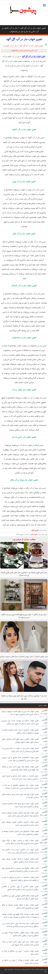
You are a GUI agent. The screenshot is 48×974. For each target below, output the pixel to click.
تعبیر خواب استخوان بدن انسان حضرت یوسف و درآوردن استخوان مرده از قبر (20, 833)
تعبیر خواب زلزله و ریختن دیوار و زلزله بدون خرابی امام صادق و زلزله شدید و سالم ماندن (20, 842)
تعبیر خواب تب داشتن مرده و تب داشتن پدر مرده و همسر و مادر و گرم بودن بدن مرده (20, 851)
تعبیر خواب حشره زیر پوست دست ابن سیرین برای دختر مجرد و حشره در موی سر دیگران (20, 722)
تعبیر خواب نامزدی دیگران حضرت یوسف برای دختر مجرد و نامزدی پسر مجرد (20, 823)
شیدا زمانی (34, 534)
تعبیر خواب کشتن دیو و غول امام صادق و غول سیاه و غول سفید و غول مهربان (20, 741)
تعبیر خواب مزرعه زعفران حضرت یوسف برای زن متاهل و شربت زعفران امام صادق (20, 934)
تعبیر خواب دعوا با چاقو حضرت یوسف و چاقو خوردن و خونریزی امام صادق (20, 906)
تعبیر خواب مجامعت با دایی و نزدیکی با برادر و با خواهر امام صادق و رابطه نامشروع (20, 879)
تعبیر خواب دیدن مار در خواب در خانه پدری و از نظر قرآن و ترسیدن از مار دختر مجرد (20, 750)
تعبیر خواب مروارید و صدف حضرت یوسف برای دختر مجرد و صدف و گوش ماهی (20, 860)
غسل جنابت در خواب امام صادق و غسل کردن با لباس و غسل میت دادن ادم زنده (20, 777)
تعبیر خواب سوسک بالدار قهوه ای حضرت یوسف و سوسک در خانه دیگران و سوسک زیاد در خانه (20, 916)
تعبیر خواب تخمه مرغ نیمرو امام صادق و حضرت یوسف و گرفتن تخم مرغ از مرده (20, 805)
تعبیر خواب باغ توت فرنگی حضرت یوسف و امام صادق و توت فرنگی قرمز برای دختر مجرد (20, 814)
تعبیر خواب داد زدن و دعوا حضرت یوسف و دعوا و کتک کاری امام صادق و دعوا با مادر (20, 713)
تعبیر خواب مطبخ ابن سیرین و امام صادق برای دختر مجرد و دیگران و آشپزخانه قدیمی (20, 870)
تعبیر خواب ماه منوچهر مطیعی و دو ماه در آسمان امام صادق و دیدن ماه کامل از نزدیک (20, 787)
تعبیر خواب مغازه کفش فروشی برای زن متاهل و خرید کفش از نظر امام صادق (20, 897)
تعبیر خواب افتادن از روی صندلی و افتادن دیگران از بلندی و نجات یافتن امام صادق (20, 888)
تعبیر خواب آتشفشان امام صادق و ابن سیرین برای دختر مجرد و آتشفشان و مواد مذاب (20, 759)
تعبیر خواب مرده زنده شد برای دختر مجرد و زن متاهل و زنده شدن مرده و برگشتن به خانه (20, 925)
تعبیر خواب (35, 530)
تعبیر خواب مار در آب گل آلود (24, 39)
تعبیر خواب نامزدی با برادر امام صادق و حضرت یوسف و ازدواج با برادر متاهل (20, 731)
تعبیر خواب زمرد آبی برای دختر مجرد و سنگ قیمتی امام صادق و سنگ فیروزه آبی (20, 943)
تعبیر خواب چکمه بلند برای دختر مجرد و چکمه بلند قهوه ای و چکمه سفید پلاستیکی (20, 768)
